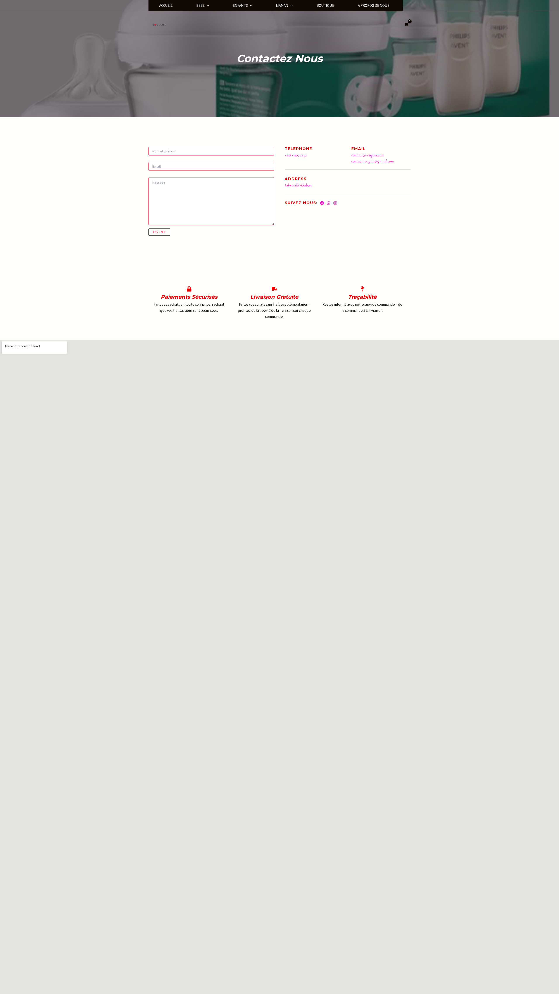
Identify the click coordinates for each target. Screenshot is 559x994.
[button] (207, 5)
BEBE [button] (200, 5)
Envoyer (159, 232)
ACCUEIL (166, 5)
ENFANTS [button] (240, 5)
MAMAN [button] (282, 5)
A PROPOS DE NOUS (374, 5)
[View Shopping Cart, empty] (406, 25)
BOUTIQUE (325, 5)
